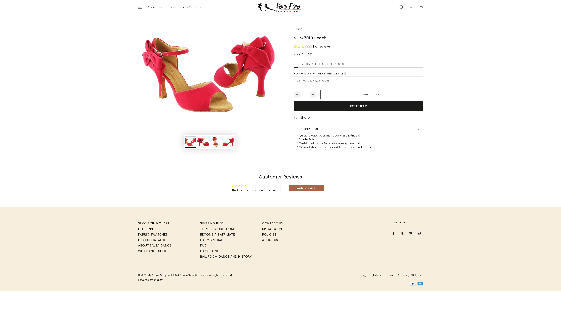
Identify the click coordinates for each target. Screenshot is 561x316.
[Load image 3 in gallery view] (215, 142)
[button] (401, 7)
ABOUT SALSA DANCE (154, 245)
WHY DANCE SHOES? (154, 251)
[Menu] (140, 7)
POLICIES (269, 234)
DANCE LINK (209, 251)
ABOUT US (270, 240)
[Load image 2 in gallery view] (203, 142)
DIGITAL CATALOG (152, 240)
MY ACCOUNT (273, 229)
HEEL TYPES (147, 229)
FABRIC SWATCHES (153, 234)
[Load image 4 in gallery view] (228, 142)
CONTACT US (272, 223)
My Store (153, 275)
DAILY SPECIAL (211, 240)
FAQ (203, 245)
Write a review (306, 188)
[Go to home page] (280, 7)
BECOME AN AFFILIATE (217, 234)
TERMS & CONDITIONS (217, 229)
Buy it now (358, 105)
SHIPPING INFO (212, 223)
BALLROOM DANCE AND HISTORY (226, 256)
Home (297, 29)
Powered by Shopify (150, 280)
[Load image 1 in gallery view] (190, 142)
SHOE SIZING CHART (154, 223)
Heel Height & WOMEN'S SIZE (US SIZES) (320, 73)
